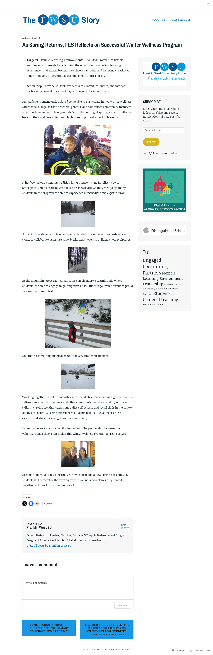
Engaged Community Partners (156, 266)
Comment (123, 605)
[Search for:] (208, 4)
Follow (151, 142)
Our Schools (181, 19)
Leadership (153, 283)
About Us (158, 19)
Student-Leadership (154, 304)
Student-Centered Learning (160, 296)
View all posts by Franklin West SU (49, 545)
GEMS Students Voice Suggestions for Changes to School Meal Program (50, 628)
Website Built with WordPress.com (106, 649)
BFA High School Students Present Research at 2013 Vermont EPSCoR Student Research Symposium (105, 629)
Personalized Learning (172, 285)
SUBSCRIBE (152, 101)
